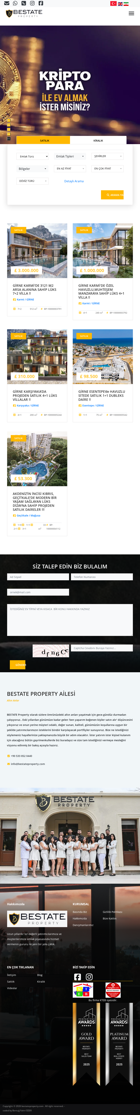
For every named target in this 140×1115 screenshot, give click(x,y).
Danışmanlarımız (83, 925)
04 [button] (8, 134)
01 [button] (8, 120)
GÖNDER (20, 665)
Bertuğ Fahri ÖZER (22, 1110)
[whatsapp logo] (15, 4)
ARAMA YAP (117, 195)
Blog (39, 975)
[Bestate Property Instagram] (32, 4)
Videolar (12, 988)
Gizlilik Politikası (112, 912)
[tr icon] (114, 3)
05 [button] (8, 138)
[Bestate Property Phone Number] (24, 4)
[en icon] (121, 3)
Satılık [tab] (44, 140)
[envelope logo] (7, 4)
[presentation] (16, 72)
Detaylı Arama (74, 181)
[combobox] (70, 156)
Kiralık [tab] (98, 140)
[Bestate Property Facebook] (41, 4)
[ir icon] (126, 3)
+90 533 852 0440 (21, 756)
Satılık (10, 981)
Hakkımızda (80, 918)
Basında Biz (80, 912)
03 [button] (8, 129)
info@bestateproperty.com (28, 764)
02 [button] (8, 125)
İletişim (11, 975)
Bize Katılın (109, 918)
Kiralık (41, 981)
